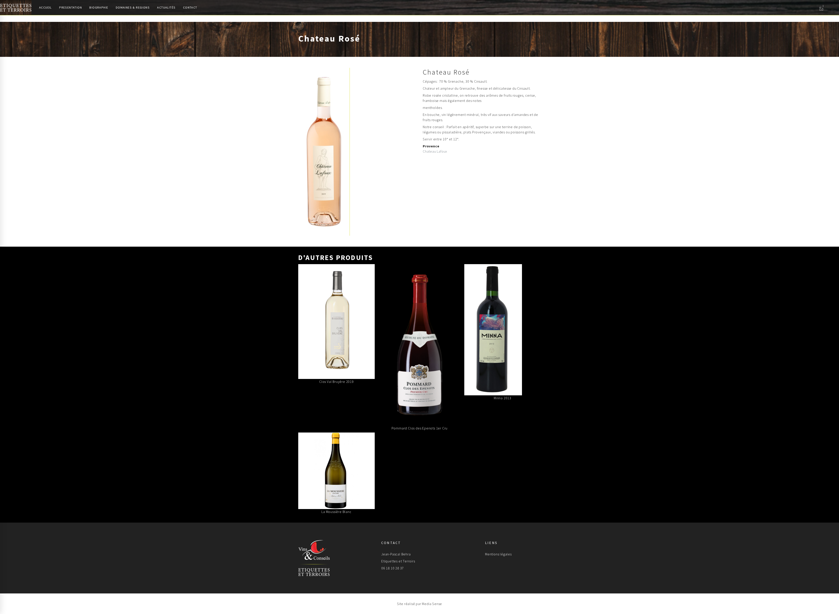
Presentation (70, 7)
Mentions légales (498, 554)
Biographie (98, 7)
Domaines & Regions (133, 7)
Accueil (45, 7)
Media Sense (432, 604)
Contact (190, 7)
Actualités (166, 7)
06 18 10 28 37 (392, 568)
